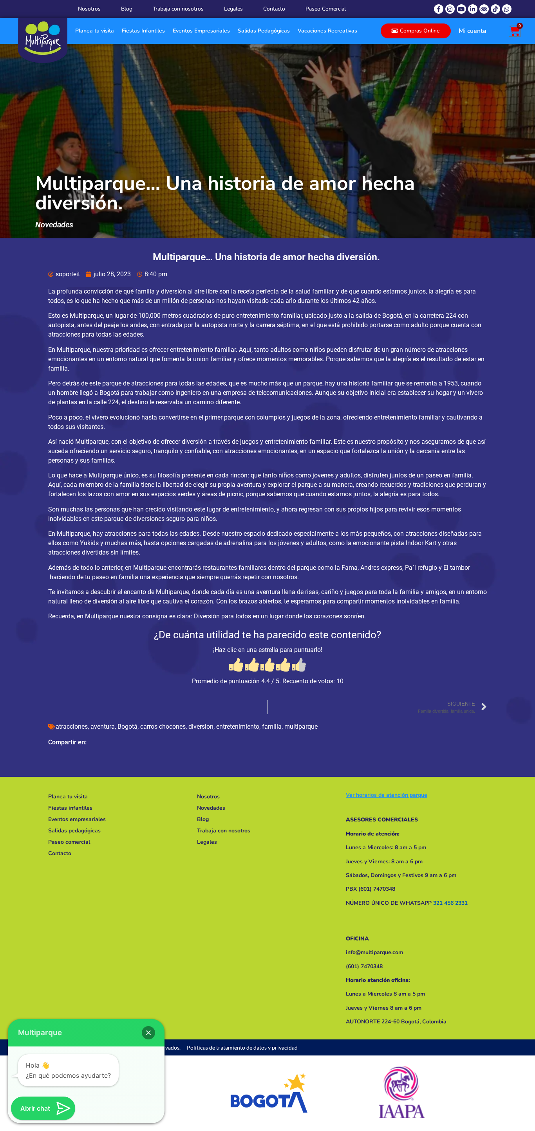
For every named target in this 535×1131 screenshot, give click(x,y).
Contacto (274, 9)
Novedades (54, 224)
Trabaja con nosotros (178, 9)
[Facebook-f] (438, 9)
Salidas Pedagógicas (264, 30)
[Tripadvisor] (484, 9)
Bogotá (127, 726)
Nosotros (89, 9)
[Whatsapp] (507, 9)
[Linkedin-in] (472, 9)
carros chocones (163, 726)
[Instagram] (450, 9)
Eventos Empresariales (201, 30)
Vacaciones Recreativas (327, 30)
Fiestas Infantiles (143, 30)
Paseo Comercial (325, 9)
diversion (200, 726)
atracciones (72, 726)
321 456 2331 (450, 903)
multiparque (301, 726)
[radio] (236, 665)
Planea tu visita (94, 30)
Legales (233, 9)
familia (272, 726)
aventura (102, 726)
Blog (126, 9)
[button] (148, 1032)
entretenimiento (237, 726)
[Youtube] (461, 9)
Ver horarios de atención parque (386, 795)
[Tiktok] (495, 9)
